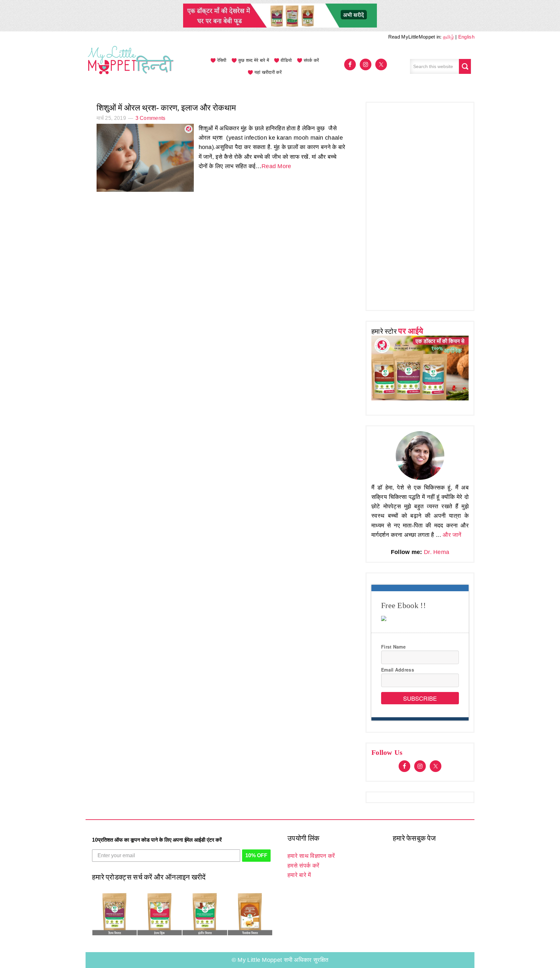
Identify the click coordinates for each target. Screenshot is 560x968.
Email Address (397, 669)
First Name (393, 646)
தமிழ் (448, 37)
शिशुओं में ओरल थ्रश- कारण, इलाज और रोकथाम (166, 107)
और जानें (452, 535)
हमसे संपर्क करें (303, 865)
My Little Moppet (131, 66)
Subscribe (420, 698)
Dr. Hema (436, 552)
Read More (276, 166)
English (466, 37)
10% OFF (256, 855)
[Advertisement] (420, 205)
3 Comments (150, 118)
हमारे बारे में (299, 875)
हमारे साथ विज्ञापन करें (311, 856)
